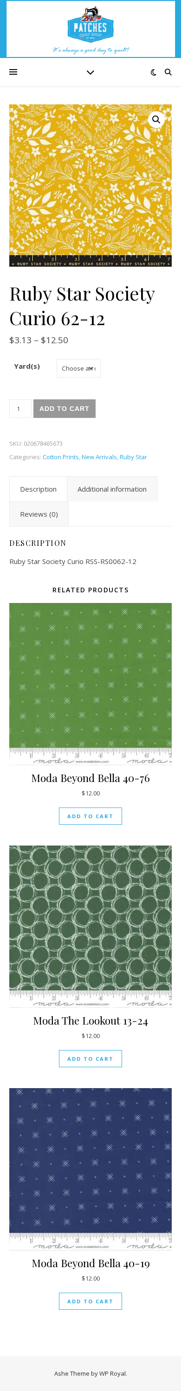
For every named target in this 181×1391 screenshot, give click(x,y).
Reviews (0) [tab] (39, 514)
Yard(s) (27, 366)
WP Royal (112, 1373)
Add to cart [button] (90, 816)
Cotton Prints (61, 457)
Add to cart (64, 408)
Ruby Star (133, 457)
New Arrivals (99, 457)
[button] (156, 119)
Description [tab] (38, 489)
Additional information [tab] (112, 489)
